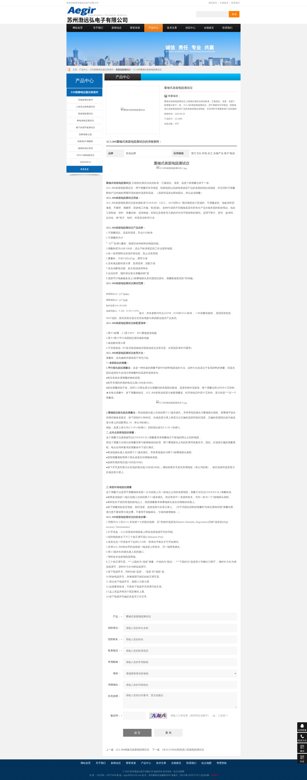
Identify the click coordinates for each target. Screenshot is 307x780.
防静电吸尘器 (85, 134)
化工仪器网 (179, 771)
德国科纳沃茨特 (85, 148)
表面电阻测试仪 (85, 113)
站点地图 (206, 763)
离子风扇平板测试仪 (85, 127)
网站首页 (78, 27)
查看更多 (84, 169)
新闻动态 (117, 27)
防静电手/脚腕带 (85, 141)
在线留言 (224, 3)
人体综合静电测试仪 (85, 106)
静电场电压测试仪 (85, 120)
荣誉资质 (135, 27)
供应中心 (190, 27)
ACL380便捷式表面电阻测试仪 (132, 749)
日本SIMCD (85, 162)
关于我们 (98, 27)
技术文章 (172, 27)
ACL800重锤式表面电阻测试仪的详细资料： (134, 141)
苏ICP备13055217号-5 (190, 775)
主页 (75, 69)
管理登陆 (222, 763)
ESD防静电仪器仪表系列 (101, 69)
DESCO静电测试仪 (85, 155)
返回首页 (213, 3)
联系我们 (235, 3)
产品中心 (153, 27)
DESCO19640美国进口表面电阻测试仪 (183, 749)
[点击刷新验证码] (158, 716)
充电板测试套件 (85, 100)
